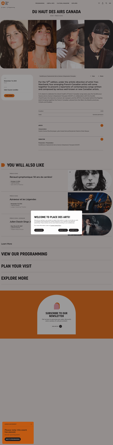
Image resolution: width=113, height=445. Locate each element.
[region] (56, 222)
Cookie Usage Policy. (55, 225)
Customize (39, 230)
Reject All (63, 230)
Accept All (73, 230)
